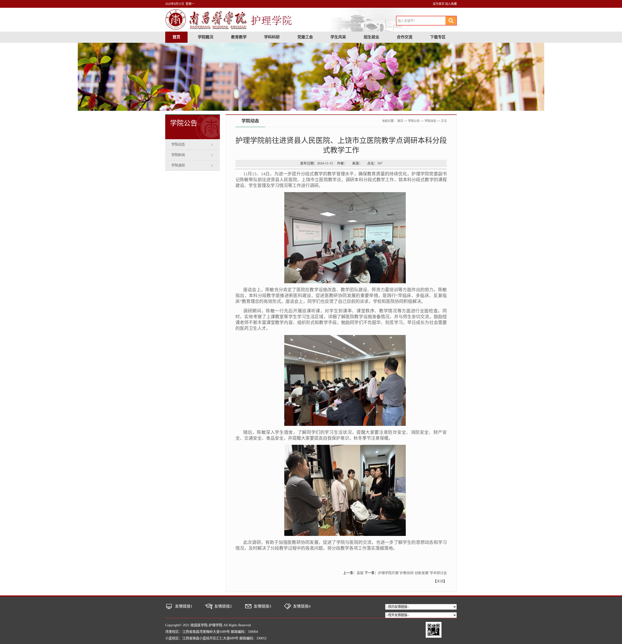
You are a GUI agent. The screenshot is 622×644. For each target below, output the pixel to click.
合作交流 (404, 37)
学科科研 (272, 37)
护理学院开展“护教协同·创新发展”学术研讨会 (412, 573)
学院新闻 (178, 155)
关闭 (440, 581)
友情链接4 (302, 606)
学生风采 (338, 37)
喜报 (360, 573)
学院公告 (414, 121)
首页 (176, 37)
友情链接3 (262, 606)
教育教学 (239, 37)
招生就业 (371, 37)
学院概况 (205, 37)
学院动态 (178, 144)
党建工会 (305, 37)
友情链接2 (223, 606)
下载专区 (438, 37)
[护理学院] (229, 29)
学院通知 (178, 165)
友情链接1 (183, 606)
